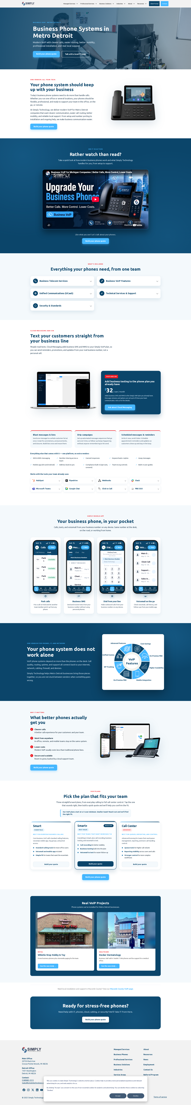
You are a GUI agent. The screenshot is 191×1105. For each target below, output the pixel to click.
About (130, 3)
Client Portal (154, 3)
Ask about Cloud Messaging (120, 407)
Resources (140, 3)
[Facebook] (24, 1090)
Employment (148, 1065)
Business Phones (121, 1054)
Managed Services (69, 3)
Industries (120, 3)
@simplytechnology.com (36, 1083)
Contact (164, 3)
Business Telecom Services (53, 281)
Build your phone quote (46, 54)
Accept (117, 1096)
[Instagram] (28, 1090)
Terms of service (160, 1097)
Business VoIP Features (118, 281)
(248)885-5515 (28, 1080)
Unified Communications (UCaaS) (56, 293)
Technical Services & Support (121, 293)
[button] (51, 845)
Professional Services (87, 3)
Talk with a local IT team (75, 54)
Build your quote (51, 864)
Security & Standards (50, 305)
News (145, 1060)
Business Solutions (105, 3)
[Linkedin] (37, 1090)
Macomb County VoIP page (121, 989)
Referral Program (151, 1075)
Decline (135, 1096)
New (52, 547)
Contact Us (148, 1070)
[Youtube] (42, 1090)
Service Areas (120, 1075)
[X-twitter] (33, 1090)
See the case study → (48, 966)
